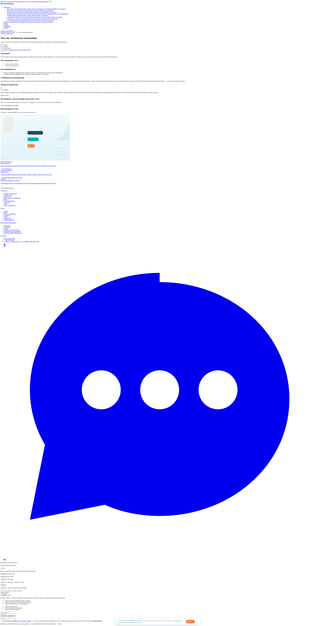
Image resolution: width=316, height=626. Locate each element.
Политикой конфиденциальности (133, 622)
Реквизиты (7, 227)
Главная (3, 32)
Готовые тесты (8, 195)
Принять (190, 621)
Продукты (7, 7)
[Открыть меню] (15, 31)
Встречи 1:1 (7, 202)
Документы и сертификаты (11, 230)
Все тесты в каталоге (8, 188)
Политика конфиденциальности (13, 233)
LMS (5, 204)
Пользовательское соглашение (12, 231)
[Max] (159, 558)
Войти (6, 28)
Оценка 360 (7, 196)
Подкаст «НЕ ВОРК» (10, 214)
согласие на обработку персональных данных (18, 621)
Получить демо (97, 621)
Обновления (7, 218)
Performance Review (9, 201)
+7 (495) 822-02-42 (9, 240)
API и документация (9, 205)
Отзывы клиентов (9, 220)
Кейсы (6, 212)
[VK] (4, 560)
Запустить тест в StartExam (8, 50)
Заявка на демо (5, 31)
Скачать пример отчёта (24, 50)
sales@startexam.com (9, 238)
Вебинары (7, 215)
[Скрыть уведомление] (50, 1)
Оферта (6, 228)
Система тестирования (10, 193)
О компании (7, 26)
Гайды (6, 217)
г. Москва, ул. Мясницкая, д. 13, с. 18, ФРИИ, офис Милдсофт (21, 241)
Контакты (3, 235)
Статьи (6, 211)
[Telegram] (4, 246)
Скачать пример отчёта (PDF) (10, 105)
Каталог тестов (10, 32)
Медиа (6, 23)
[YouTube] (4, 244)
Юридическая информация (8, 222)
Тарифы (6, 25)
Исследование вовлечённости (12, 198)
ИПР (5, 199)
